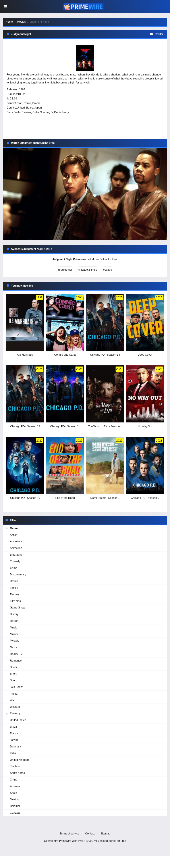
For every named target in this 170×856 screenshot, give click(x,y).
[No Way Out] (145, 393)
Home (9, 21)
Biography (16, 554)
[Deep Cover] (145, 322)
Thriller (14, 693)
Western (15, 706)
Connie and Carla (65, 354)
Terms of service (69, 833)
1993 (22, 89)
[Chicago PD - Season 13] (105, 322)
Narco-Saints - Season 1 (105, 497)
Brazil (13, 726)
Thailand (15, 766)
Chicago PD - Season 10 (25, 497)
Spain (13, 793)
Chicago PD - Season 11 (65, 426)
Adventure (16, 541)
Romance (16, 660)
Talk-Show (16, 687)
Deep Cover (145, 354)
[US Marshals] (25, 322)
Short (13, 673)
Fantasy (14, 594)
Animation (16, 548)
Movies (21, 21)
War (12, 700)
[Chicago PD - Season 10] (25, 465)
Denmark (15, 746)
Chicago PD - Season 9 (145, 497)
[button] (85, 194)
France (14, 733)
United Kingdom (19, 759)
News (13, 647)
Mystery (14, 640)
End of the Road (65, 497)
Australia (15, 786)
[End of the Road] (65, 465)
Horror (14, 620)
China (13, 779)
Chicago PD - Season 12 (25, 426)
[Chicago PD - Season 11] (65, 393)
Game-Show (17, 607)
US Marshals (25, 354)
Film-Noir (15, 601)
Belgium (15, 806)
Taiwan (14, 739)
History (14, 614)
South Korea (17, 773)
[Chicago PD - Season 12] (25, 393)
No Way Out (145, 426)
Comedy (15, 561)
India (13, 753)
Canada (15, 812)
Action (18, 103)
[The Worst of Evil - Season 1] (105, 393)
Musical (14, 634)
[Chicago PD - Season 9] (145, 465)
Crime (27, 103)
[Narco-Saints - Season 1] (105, 465)
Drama (36, 103)
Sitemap (105, 833)
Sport (13, 680)
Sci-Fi (13, 667)
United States (25, 107)
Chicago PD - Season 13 (105, 354)
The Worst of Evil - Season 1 (105, 426)
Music (13, 627)
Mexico (14, 799)
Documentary (18, 574)
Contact (90, 833)
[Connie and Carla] (65, 322)
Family (14, 587)
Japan (38, 107)
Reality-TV (16, 654)
